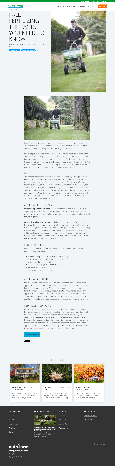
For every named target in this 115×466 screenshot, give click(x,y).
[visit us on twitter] (97, 444)
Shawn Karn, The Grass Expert (21, 45)
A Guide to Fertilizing (28, 50)
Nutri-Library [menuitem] (71, 6)
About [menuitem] (90, 6)
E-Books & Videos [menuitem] (65, 420)
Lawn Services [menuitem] (60, 6)
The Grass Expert (14, 50)
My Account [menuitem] (95, 1)
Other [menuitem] (11, 432)
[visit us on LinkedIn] (101, 444)
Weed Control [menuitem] (13, 420)
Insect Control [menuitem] (14, 424)
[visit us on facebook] (94, 444)
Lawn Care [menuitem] (12, 416)
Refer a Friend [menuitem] (82, 6)
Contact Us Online (90, 416)
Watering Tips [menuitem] (63, 428)
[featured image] (45, 420)
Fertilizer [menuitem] (12, 428)
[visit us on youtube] (104, 444)
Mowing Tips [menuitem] (63, 424)
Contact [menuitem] (104, 1)
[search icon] (95, 6)
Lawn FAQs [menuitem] (62, 416)
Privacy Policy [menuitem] (13, 454)
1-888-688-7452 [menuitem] (84, 1)
